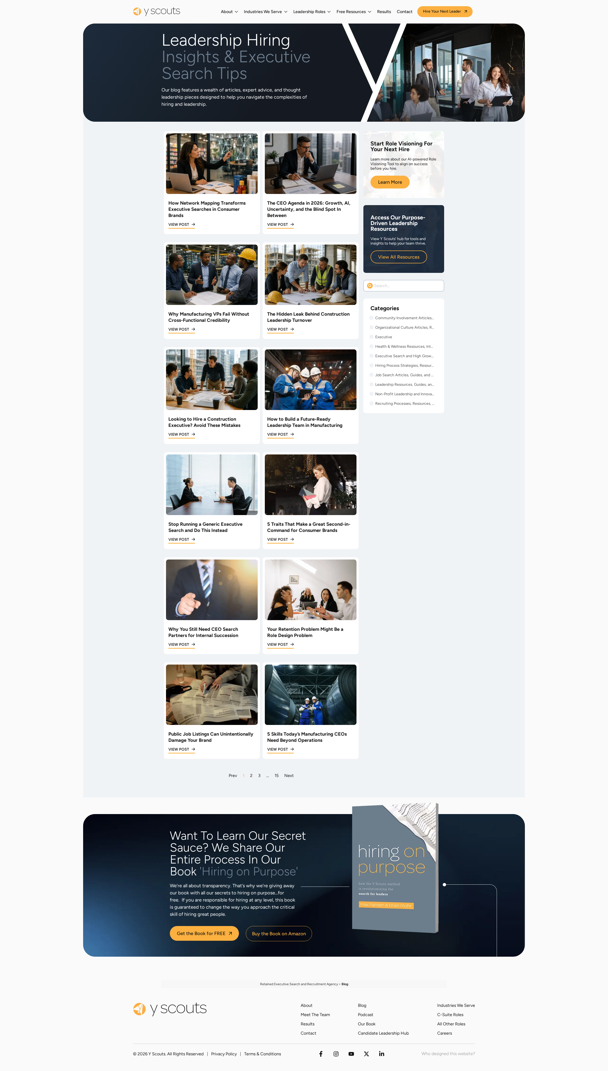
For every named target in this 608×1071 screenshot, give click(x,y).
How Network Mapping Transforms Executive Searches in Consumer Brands (207, 209)
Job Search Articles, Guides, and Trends (405, 375)
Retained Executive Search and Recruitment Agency (299, 984)
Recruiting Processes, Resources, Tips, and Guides (405, 403)
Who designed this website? (448, 1053)
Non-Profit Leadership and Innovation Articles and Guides (405, 394)
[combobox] (403, 285)
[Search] (440, 285)
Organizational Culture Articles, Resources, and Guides (405, 327)
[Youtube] (351, 1054)
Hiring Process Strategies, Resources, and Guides (405, 365)
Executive (383, 337)
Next (289, 775)
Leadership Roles (309, 11)
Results (384, 11)
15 (277, 775)
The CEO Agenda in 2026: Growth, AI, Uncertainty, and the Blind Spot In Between (308, 209)
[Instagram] (336, 1054)
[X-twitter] (366, 1054)
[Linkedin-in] (381, 1054)
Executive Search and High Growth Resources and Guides (405, 356)
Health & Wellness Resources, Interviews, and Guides (405, 346)
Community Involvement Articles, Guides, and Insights (405, 318)
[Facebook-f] (321, 1054)
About (227, 11)
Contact (405, 11)
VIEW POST (178, 224)
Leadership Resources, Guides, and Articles (405, 384)
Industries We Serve (263, 11)
